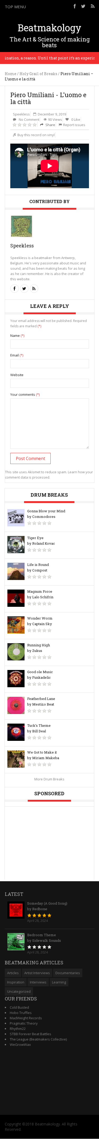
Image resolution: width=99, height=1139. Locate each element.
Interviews (38, 982)
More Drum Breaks (49, 779)
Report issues (74, 124)
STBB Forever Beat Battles (30, 1033)
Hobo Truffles (21, 1012)
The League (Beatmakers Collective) (38, 1039)
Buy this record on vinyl (36, 134)
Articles (13, 972)
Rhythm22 (18, 1028)
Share (50, 124)
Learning (59, 982)
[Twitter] (83, 6)
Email (16, 355)
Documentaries (67, 972)
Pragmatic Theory (24, 1023)
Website (16, 374)
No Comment (29, 119)
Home (10, 73)
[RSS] (93, 6)
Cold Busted (19, 1007)
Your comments (25, 394)
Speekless (21, 114)
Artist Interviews (37, 972)
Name (17, 335)
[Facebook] (75, 6)
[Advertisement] (49, 840)
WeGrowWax (20, 1044)
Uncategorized (19, 991)
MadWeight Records (26, 1018)
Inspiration (15, 982)
